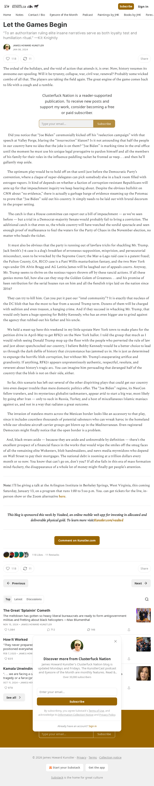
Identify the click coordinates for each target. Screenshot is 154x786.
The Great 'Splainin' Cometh (26, 610)
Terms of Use (96, 710)
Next (138, 583)
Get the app (97, 767)
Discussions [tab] (34, 599)
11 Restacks (52, 555)
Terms (93, 757)
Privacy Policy (107, 714)
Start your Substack (66, 767)
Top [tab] (8, 599)
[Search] (147, 599)
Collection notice (110, 757)
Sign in (143, 6)
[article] (77, 620)
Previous (18, 583)
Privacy (81, 757)
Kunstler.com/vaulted (108, 520)
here (62, 496)
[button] (7, 14)
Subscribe (126, 6)
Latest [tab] (18, 599)
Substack (57, 777)
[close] (115, 641)
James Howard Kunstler (28, 45)
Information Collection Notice (75, 714)
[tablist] (23, 599)
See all (11, 697)
